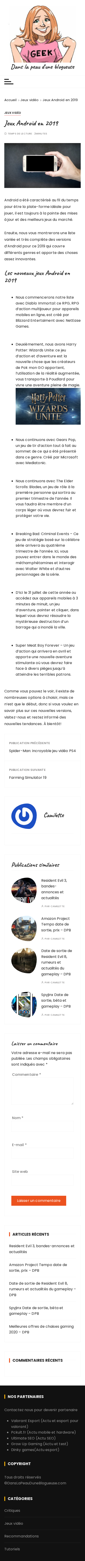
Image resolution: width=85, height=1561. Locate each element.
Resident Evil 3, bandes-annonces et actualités (42, 1248)
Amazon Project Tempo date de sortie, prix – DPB (56, 924)
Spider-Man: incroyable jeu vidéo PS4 (42, 750)
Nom (18, 1117)
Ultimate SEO (23, 1438)
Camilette (58, 906)
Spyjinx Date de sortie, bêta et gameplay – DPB (56, 1000)
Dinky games (22, 1449)
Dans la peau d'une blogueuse (42, 67)
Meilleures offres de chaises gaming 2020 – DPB (41, 1329)
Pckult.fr (18, 1432)
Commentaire (26, 1074)
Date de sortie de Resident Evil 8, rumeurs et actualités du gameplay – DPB (56, 962)
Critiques (12, 1510)
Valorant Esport (25, 1420)
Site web (20, 1171)
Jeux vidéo (12, 113)
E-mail (19, 1144)
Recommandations (21, 1536)
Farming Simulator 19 (27, 777)
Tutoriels (12, 1549)
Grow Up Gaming (26, 1444)
